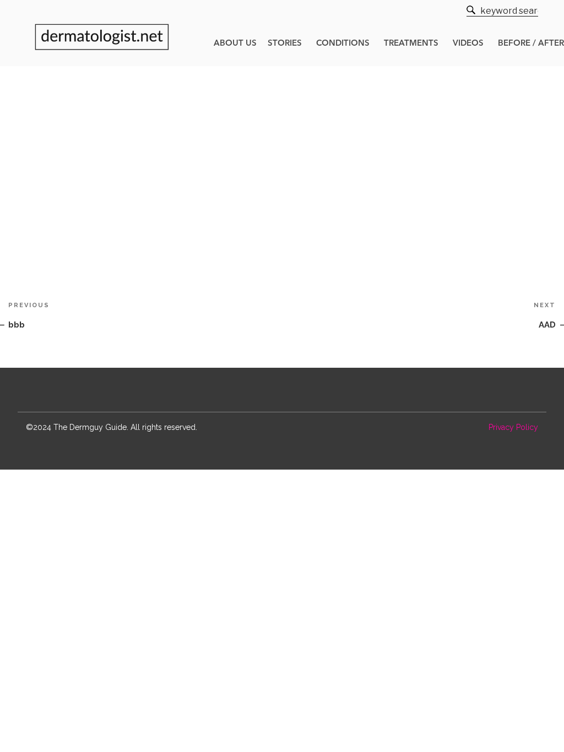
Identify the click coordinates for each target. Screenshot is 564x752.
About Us (235, 44)
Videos (468, 44)
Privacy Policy (513, 427)
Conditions (343, 44)
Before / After (531, 44)
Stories (285, 44)
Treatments (411, 44)
